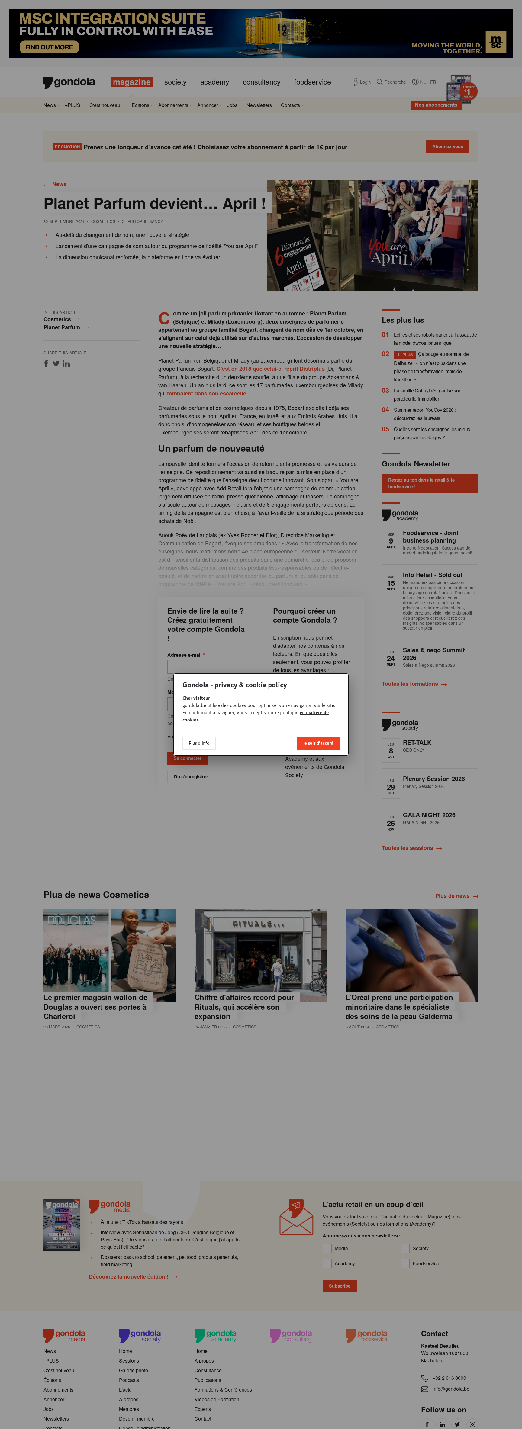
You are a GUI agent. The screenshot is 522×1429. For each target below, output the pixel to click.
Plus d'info (199, 743)
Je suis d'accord (318, 743)
